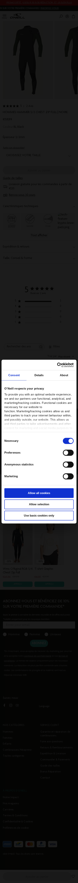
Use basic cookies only (39, 515)
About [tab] (64, 375)
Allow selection (39, 504)
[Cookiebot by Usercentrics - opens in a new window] (57, 364)
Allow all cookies (39, 493)
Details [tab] (39, 375)
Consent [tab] (14, 375)
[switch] (68, 453)
